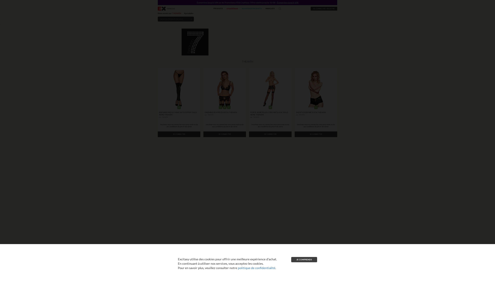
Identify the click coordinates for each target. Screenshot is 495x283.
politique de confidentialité (256, 268)
